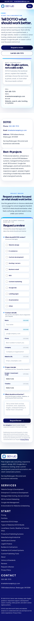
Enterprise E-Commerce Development (14, 493)
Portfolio (4, 518)
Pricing (3, 515)
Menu (29, 6)
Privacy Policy (24, 439)
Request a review (17, 48)
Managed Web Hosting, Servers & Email (15, 496)
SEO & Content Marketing (10, 499)
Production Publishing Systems (12, 534)
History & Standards (8, 560)
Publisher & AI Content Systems (12, 550)
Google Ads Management (10, 502)
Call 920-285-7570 (17, 53)
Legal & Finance (6, 544)
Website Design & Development (12, 489)
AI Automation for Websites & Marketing (15, 506)
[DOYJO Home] (7, 6)
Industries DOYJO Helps (9, 522)
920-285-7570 (9, 1)
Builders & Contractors (9, 547)
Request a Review (7, 567)
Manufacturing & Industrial (10, 537)
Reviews (4, 563)
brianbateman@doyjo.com (21, 1)
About (3, 557)
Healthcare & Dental (8, 541)
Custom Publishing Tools (10, 554)
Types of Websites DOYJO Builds (12, 525)
